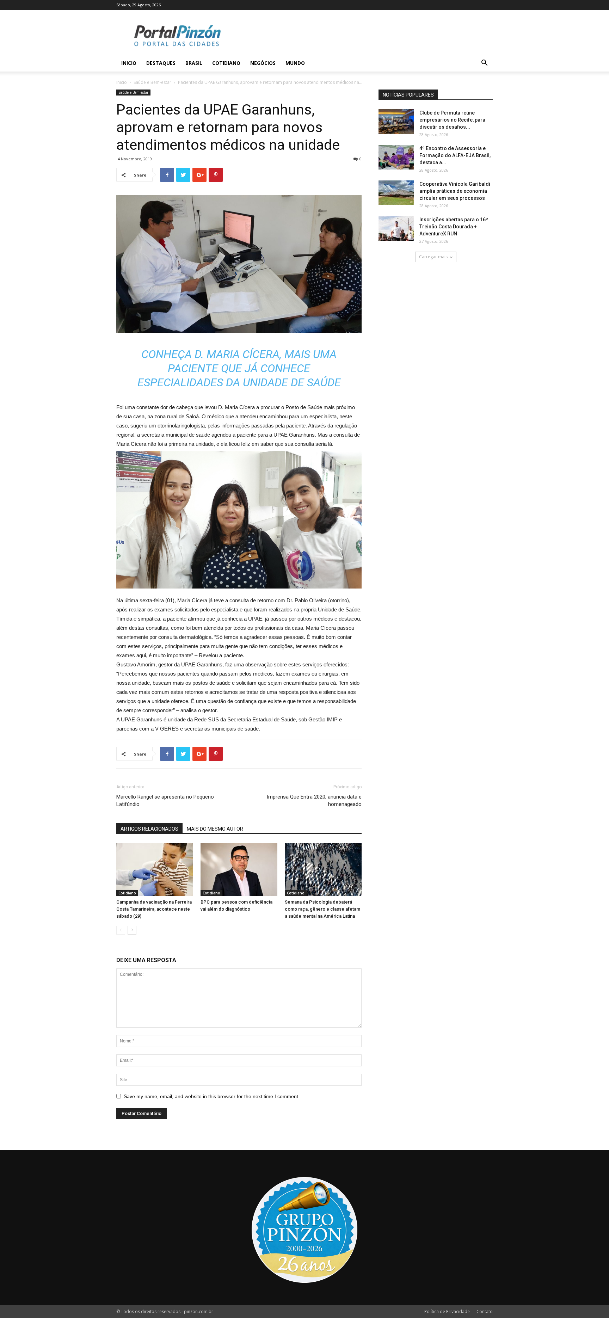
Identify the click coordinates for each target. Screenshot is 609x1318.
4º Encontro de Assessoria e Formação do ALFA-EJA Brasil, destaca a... (455, 155)
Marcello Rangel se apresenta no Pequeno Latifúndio (165, 800)
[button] (484, 63)
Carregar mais (433, 257)
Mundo (295, 63)
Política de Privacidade (447, 1311)
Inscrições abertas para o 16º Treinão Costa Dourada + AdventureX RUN (453, 226)
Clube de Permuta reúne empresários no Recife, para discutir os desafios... (452, 120)
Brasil (193, 63)
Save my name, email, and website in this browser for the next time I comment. (212, 1096)
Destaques (161, 63)
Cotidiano (226, 63)
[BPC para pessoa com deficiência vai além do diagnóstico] (239, 869)
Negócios (263, 63)
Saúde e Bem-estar (152, 82)
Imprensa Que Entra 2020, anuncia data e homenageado (314, 800)
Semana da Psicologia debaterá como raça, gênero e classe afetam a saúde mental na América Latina (322, 909)
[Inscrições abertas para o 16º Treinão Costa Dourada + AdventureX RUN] (396, 228)
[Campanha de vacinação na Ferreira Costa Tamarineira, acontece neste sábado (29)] (154, 869)
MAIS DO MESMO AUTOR (215, 829)
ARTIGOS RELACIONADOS (149, 829)
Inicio (128, 63)
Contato (484, 1311)
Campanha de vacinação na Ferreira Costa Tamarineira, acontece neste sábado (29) (154, 909)
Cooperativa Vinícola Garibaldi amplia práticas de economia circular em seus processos (454, 191)
